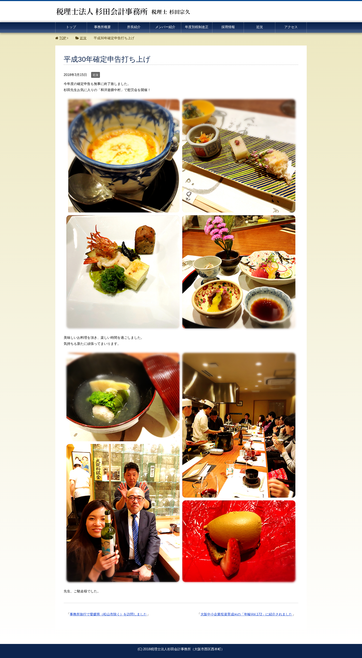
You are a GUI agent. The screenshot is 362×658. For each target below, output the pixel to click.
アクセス (291, 27)
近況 (259, 27)
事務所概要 (102, 27)
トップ (71, 27)
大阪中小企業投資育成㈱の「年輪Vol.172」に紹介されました (246, 614)
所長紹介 (134, 27)
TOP (62, 38)
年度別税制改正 (196, 27)
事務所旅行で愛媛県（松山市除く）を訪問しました (108, 614)
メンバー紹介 (165, 27)
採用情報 (228, 27)
